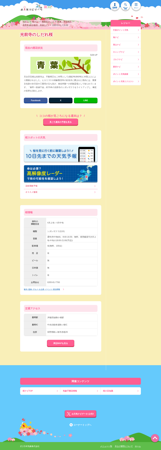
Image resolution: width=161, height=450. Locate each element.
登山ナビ (117, 45)
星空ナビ (117, 67)
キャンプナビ (118, 52)
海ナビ (116, 37)
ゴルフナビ (118, 59)
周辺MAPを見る (60, 343)
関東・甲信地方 (64, 22)
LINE (85, 100)
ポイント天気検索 (120, 74)
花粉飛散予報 (31, 186)
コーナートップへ (82, 425)
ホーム (26, 22)
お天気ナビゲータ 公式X (83, 414)
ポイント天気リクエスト (123, 81)
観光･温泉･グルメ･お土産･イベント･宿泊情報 (42, 289)
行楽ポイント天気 (120, 30)
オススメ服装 (31, 192)
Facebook (36, 100)
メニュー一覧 (106, 446)
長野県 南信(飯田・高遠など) (36, 25)
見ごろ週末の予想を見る (61, 122)
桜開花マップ (48, 22)
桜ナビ (35, 22)
